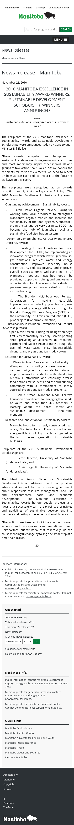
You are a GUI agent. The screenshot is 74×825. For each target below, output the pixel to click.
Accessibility (10, 774)
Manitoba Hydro (14, 747)
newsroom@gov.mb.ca (18, 588)
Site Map (40, 7)
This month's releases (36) (20, 627)
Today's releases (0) (16, 617)
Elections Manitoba (16, 757)
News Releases (13, 631)
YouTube (8, 807)
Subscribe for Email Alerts (20, 648)
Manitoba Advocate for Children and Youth (30, 738)
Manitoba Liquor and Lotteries (22, 752)
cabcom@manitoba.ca (38, 596)
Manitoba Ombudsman (18, 728)
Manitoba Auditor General (20, 733)
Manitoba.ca (9, 58)
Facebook (8, 803)
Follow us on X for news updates (23, 653)
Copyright (9, 784)
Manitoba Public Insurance (20, 742)
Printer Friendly (11, 7)
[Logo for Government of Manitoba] (37, 17)
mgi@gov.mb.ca (24, 572)
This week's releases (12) (19, 622)
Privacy (7, 789)
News (22, 58)
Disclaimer (9, 779)
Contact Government (59, 7)
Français (27, 7)
